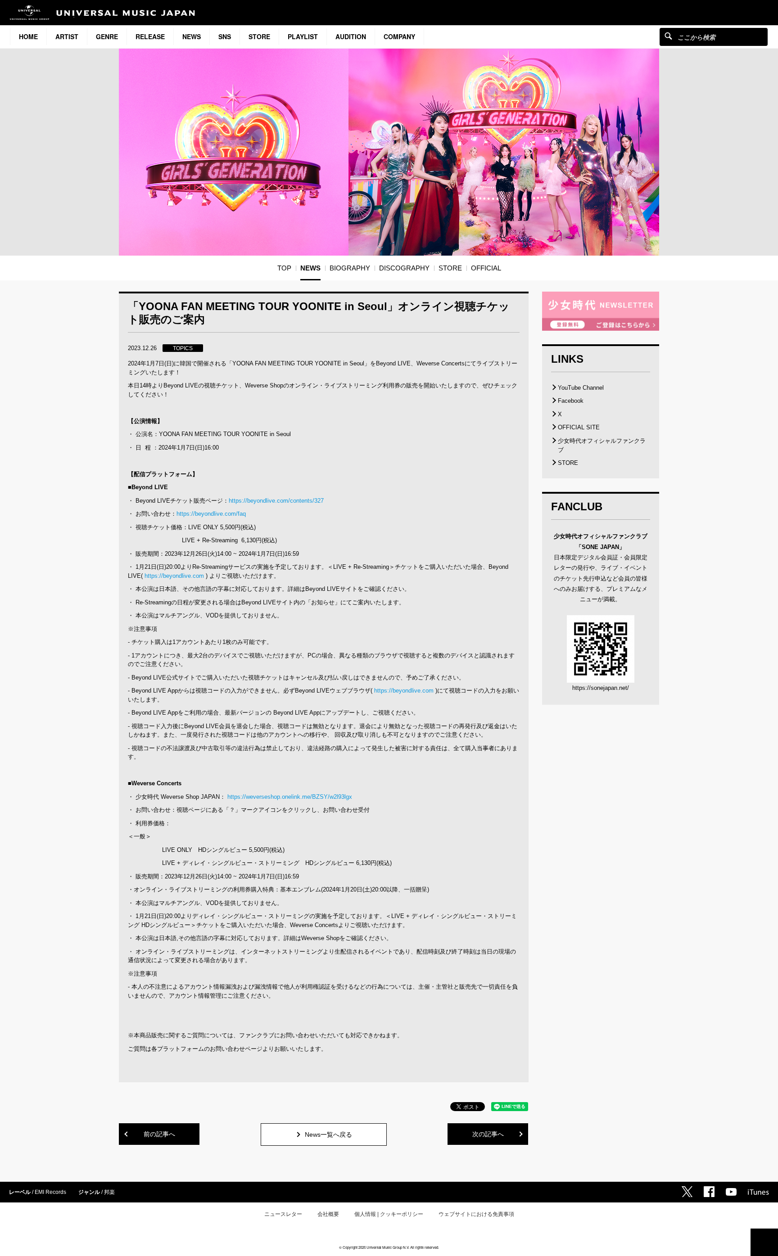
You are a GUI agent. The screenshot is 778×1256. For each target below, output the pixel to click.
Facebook (571, 400)
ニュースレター (283, 1214)
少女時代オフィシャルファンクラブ (602, 445)
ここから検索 (668, 36)
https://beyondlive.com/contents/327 (276, 500)
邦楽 (109, 1192)
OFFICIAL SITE (579, 427)
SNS (224, 36)
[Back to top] (764, 1242)
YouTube (731, 1192)
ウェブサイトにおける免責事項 (476, 1214)
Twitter (687, 1191)
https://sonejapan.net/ (600, 687)
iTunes (758, 1192)
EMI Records (50, 1192)
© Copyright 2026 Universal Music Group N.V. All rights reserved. (389, 1247)
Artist (66, 36)
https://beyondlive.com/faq (211, 513)
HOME (28, 36)
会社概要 (328, 1214)
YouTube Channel (581, 387)
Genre (107, 36)
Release (150, 36)
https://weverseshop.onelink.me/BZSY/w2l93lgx (289, 796)
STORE (259, 36)
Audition (350, 36)
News (191, 36)
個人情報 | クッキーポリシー (388, 1214)
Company (399, 36)
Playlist (303, 36)
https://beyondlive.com (174, 575)
